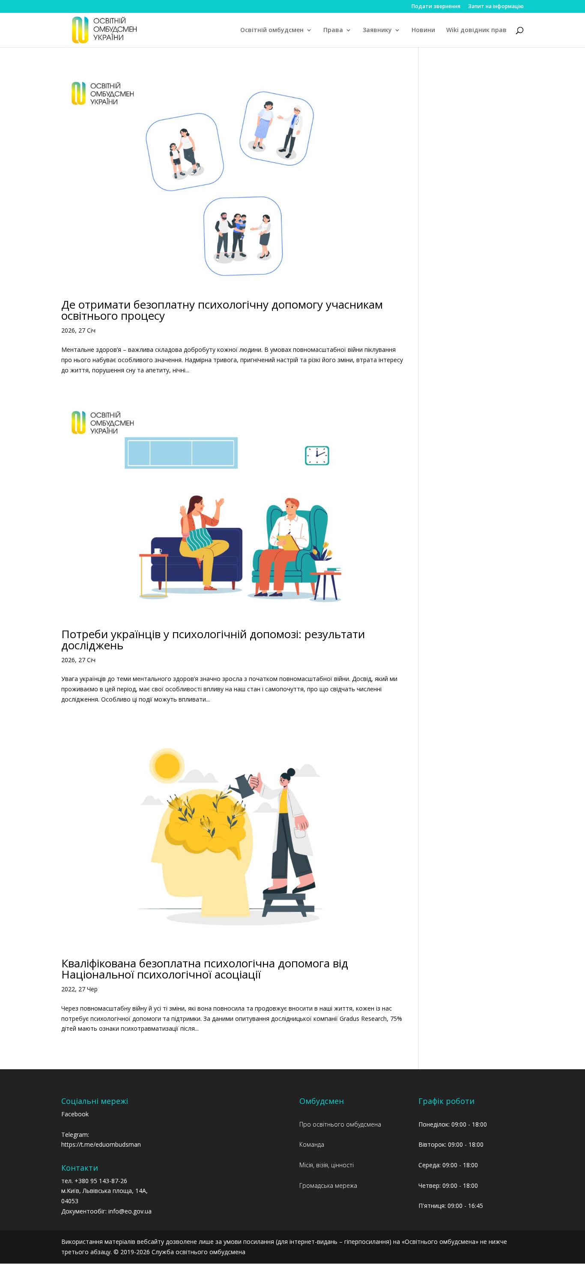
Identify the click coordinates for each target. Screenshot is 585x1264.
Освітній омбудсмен (272, 30)
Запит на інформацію (496, 7)
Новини (423, 30)
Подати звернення (436, 7)
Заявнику (377, 30)
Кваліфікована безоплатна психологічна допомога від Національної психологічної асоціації (204, 968)
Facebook (75, 1114)
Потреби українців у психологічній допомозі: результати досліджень (213, 639)
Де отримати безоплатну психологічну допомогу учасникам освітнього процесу (222, 310)
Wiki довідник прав (476, 30)
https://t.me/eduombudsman (101, 1144)
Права (333, 30)
